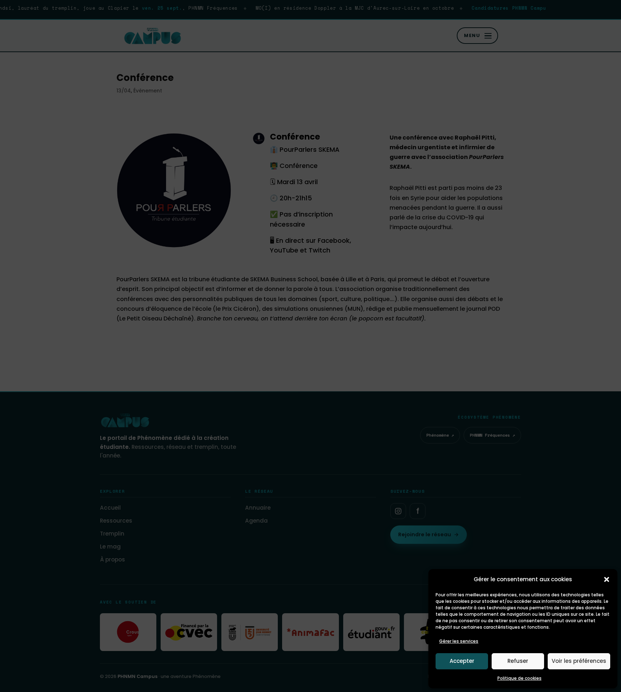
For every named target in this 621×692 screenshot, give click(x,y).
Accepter (462, 661)
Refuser (517, 661)
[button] (606, 579)
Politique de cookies (519, 678)
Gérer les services (458, 641)
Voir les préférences (579, 661)
